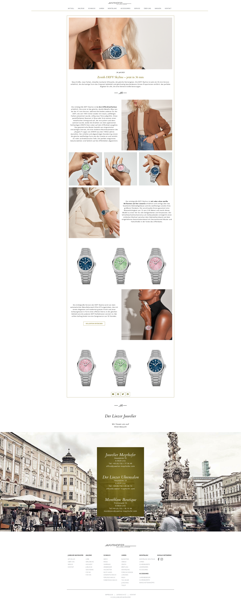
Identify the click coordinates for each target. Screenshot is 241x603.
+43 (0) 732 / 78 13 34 (122, 508)
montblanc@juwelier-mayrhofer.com (120, 511)
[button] (113, 394)
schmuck (107, 555)
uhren (123, 555)
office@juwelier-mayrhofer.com (120, 466)
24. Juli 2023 (120, 72)
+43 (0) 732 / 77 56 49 (122, 463)
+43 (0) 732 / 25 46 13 (122, 486)
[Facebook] (158, 559)
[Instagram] (161, 559)
